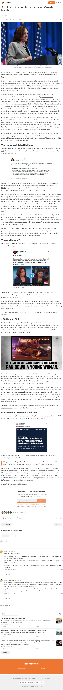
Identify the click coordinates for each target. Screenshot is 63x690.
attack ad (27, 323)
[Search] (60, 614)
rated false (40, 312)
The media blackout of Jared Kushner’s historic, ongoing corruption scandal (27, 641)
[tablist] (8, 536)
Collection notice (45, 678)
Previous (7, 524)
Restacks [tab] (12, 536)
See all (5, 652)
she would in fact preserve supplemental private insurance (31, 479)
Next (56, 524)
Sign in (58, 2)
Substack (23, 686)
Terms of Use (39, 504)
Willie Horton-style (46, 327)
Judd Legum (4, 14)
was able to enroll (52, 392)
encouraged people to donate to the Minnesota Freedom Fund (32, 183)
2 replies (7, 574)
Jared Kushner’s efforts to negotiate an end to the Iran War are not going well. (23, 632)
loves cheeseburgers (14, 303)
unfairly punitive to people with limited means (25, 235)
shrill (49, 129)
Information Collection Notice (31, 506)
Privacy (34, 678)
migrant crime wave (46, 97)
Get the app (39, 682)
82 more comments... (5, 605)
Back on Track (28, 374)
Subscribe (51, 2)
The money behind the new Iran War (13, 618)
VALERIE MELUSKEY (9, 580)
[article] (31, 622)
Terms (38, 678)
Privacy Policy (44, 506)
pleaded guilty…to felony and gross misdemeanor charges (36, 220)
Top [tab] (3, 614)
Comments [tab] (5, 536)
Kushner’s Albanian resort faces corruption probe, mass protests (23, 630)
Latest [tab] (7, 614)
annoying (9, 124)
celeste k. (6, 551)
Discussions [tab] (14, 614)
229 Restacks (22, 512)
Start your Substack (27, 682)
